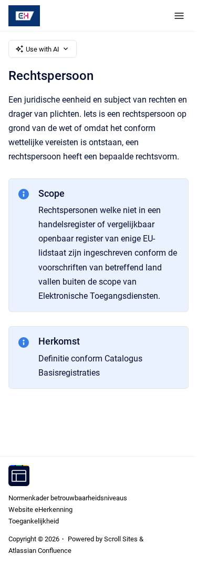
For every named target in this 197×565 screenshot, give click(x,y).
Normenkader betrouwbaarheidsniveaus (67, 498)
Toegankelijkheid (33, 521)
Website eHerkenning (40, 509)
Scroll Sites (121, 539)
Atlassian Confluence (39, 550)
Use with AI (42, 49)
